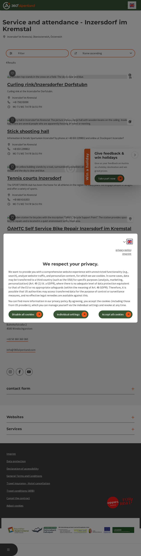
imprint (126, 254)
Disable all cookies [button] (23, 314)
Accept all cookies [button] (113, 314)
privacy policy (123, 250)
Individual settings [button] (68, 314)
